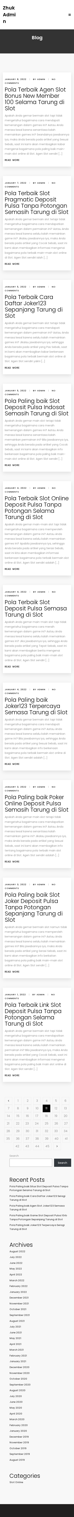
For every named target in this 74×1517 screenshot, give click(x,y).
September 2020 (20, 1384)
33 (56, 1131)
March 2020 (16, 1419)
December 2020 (19, 1367)
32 (46, 1131)
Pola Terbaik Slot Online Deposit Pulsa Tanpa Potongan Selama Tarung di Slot (37, 507)
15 (18, 1116)
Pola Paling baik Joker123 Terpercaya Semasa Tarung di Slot (36, 706)
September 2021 (19, 1315)
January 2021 (17, 1361)
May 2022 (15, 1268)
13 (65, 1108)
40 (56, 1138)
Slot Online (16, 1482)
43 (27, 1146)
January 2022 (18, 1292)
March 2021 (16, 1350)
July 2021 (15, 1326)
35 (8, 1138)
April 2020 (15, 1413)
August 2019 (17, 1460)
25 (46, 1123)
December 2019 (19, 1437)
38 (37, 1138)
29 (18, 1131)
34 (66, 1131)
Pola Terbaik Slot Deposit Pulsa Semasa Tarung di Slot (36, 608)
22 (17, 1123)
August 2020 (17, 1390)
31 (37, 1131)
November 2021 (19, 1303)
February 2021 (18, 1355)
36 (18, 1138)
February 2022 (18, 1286)
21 (8, 1123)
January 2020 (18, 1431)
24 (37, 1123)
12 (56, 1108)
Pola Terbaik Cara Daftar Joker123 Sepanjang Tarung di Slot (34, 306)
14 (8, 1116)
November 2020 (19, 1373)
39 (46, 1138)
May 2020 (15, 1408)
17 (36, 1116)
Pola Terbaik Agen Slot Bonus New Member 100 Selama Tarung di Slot (35, 98)
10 (37, 1108)
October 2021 (17, 1309)
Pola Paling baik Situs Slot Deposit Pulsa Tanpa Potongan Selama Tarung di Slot (38, 1188)
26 (56, 1123)
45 (47, 1146)
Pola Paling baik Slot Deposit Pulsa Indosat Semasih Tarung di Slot (36, 407)
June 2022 (15, 1263)
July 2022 (15, 1257)
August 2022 (17, 1251)
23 (27, 1123)
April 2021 (15, 1344)
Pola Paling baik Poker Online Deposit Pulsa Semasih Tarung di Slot (36, 803)
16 (27, 1116)
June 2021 (15, 1332)
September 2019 (19, 1454)
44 (37, 1146)
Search (14, 1156)
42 (17, 1146)
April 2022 (15, 1274)
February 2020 (18, 1425)
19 (56, 1116)
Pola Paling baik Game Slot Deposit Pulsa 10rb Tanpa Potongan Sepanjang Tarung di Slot (38, 1217)
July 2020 (15, 1396)
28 (8, 1131)
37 (27, 1138)
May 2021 (15, 1338)
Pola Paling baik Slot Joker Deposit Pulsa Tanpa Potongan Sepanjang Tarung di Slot (34, 907)
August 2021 (17, 1321)
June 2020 (16, 1402)
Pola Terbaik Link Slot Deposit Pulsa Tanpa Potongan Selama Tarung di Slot (33, 1014)
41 (66, 1138)
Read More (12, 160)
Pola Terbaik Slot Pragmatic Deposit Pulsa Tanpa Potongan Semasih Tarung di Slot (36, 202)
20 (65, 1116)
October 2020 (18, 1379)
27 (66, 1123)
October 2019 (17, 1448)
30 (27, 1131)
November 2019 (19, 1442)
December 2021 (19, 1297)
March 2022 (16, 1280)
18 (46, 1116)
